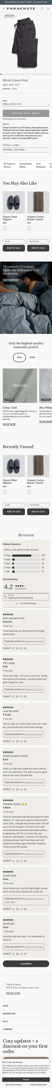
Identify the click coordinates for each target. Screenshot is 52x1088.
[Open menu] (4, 8)
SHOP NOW (9, 424)
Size (5, 101)
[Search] (42, 8)
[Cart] (48, 8)
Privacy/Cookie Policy (38, 1084)
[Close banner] (50, 1060)
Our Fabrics (10, 280)
